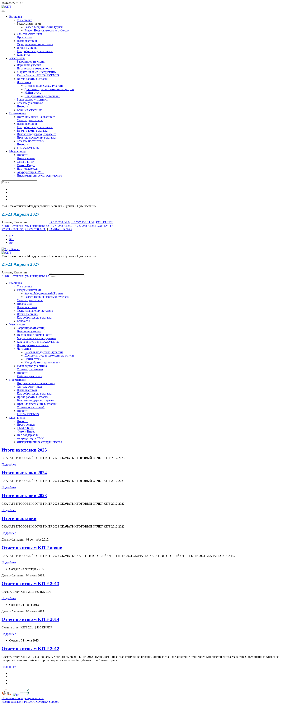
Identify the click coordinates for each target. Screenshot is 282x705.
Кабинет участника (29, 109)
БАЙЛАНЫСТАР (60, 229)
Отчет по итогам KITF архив (32, 547)
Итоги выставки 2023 (24, 495)
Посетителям (17, 113)
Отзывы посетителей (31, 141)
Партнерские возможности (34, 68)
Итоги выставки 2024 (24, 472)
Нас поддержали (28, 168)
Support (54, 701)
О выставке (24, 20)
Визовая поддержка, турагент (44, 85)
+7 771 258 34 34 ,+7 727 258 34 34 (24, 229)
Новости (22, 106)
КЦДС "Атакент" (13, 225)
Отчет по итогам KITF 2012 (30, 648)
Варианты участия (29, 65)
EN (11, 242)
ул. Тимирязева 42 (37, 225)
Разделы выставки (29, 289)
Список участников (30, 33)
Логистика (24, 82)
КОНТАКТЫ (104, 222)
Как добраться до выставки (35, 51)
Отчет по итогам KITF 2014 (30, 619)
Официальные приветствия (35, 44)
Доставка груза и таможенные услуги (49, 89)
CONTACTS (105, 225)
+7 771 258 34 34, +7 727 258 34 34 (71, 222)
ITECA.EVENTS (28, 147)
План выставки (27, 40)
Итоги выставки (27, 47)
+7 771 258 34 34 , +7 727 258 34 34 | (73, 225)
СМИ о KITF (25, 161)
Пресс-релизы (26, 158)
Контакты (23, 54)
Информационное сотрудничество (39, 175)
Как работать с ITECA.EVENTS (38, 75)
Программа (24, 37)
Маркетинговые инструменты (36, 71)
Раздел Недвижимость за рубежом (47, 30)
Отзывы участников (30, 103)
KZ (11, 235)
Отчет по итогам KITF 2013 (30, 583)
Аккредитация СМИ (30, 172)
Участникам (17, 58)
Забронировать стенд (31, 61)
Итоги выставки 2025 (24, 449)
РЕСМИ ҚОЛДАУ (36, 701)
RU (11, 239)
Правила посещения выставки (37, 137)
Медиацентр (17, 151)
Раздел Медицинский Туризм (44, 27)
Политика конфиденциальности (23, 698)
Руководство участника (32, 99)
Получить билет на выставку (36, 116)
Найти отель (33, 92)
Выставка (15, 16)
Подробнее (9, 464)
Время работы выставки (33, 78)
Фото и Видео (26, 165)
